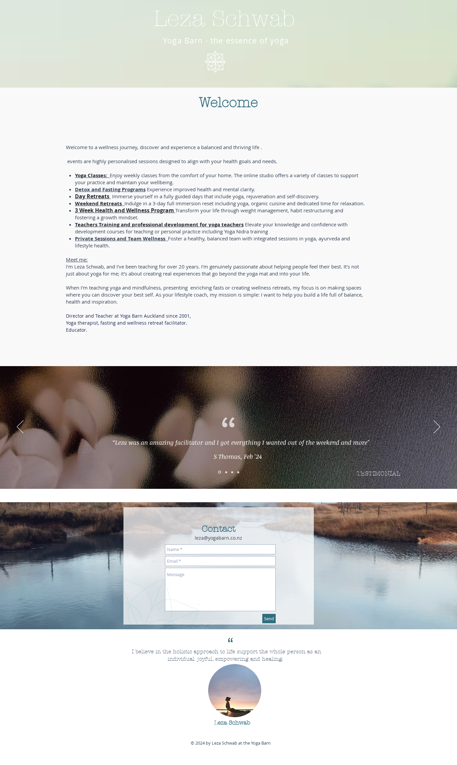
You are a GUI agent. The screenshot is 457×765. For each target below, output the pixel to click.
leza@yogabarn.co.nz (218, 538)
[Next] (437, 427)
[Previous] (20, 427)
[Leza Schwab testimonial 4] (238, 472)
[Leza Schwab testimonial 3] (232, 472)
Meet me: (77, 259)
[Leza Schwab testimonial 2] (225, 472)
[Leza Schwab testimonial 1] (219, 472)
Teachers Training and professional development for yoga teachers (159, 224)
